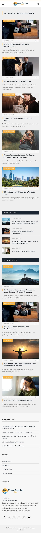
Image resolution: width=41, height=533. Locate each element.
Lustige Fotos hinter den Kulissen (17, 81)
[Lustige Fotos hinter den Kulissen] (20, 66)
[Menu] (3, 3)
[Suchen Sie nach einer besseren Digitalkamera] (20, 29)
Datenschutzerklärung (9, 500)
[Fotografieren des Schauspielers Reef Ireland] (20, 103)
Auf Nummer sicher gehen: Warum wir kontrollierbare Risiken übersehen (25, 222)
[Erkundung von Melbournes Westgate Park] (20, 177)
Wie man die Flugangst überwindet (23, 251)
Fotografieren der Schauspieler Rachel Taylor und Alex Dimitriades (19, 156)
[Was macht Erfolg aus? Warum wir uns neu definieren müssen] (6, 240)
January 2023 (6, 465)
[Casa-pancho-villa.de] (20, 3)
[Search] (38, 3)
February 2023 (6, 461)
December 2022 (7, 469)
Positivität (7, 267)
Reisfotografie (9, 21)
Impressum (6, 498)
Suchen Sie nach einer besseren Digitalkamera (17, 432)
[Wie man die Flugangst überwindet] (6, 250)
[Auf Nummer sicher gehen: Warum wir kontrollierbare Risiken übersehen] (6, 221)
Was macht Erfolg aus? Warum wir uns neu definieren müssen (25, 242)
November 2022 (7, 473)
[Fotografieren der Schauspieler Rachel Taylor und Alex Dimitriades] (20, 140)
